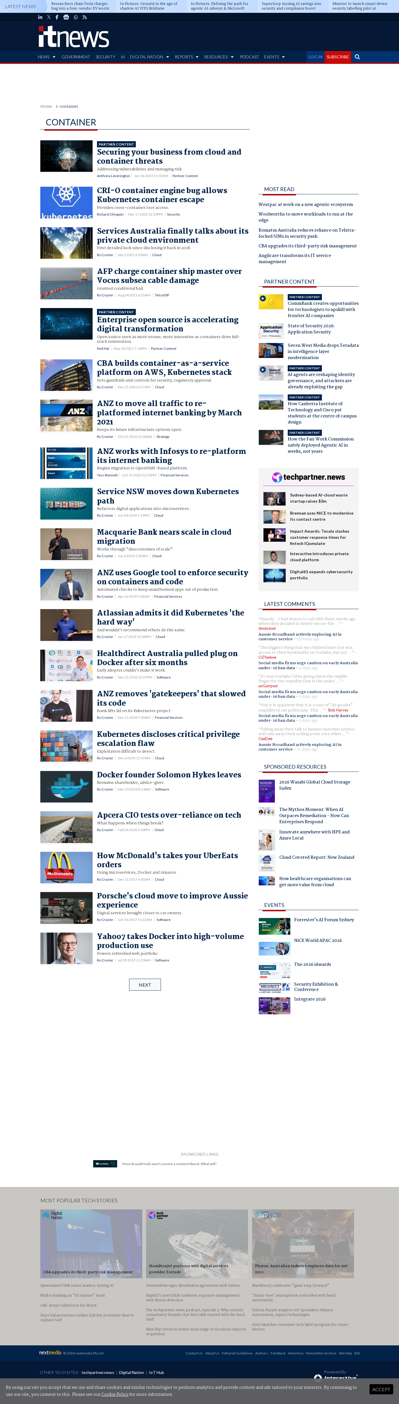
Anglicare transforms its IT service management (295, 259)
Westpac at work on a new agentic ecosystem (306, 205)
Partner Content (185, 176)
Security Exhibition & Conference (316, 987)
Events (274, 905)
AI (123, 56)
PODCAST (249, 56)
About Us (212, 1353)
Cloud (157, 255)
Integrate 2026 (310, 1000)
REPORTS (184, 56)
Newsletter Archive (321, 1353)
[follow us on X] (49, 17)
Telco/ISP (162, 295)
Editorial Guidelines (237, 1353)
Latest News (20, 6)
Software (164, 677)
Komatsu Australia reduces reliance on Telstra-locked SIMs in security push (307, 234)
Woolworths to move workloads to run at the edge (306, 217)
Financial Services (175, 475)
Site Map (345, 1353)
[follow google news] (66, 17)
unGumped (268, 685)
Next (145, 984)
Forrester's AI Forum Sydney (324, 921)
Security (173, 214)
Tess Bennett (107, 475)
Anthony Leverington (113, 176)
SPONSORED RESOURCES (295, 766)
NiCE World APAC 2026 (318, 941)
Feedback (278, 1353)
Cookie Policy (115, 1394)
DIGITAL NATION (146, 56)
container (69, 107)
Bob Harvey (338, 710)
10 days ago (307, 749)
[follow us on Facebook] (57, 17)
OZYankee (267, 657)
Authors (261, 1353)
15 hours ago (308, 639)
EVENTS (271, 56)
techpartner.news (97, 1372)
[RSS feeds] (84, 17)
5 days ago (308, 696)
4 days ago (308, 668)
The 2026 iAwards (312, 965)
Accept (381, 1389)
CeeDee (265, 738)
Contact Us (194, 1353)
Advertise (295, 1353)
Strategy (163, 436)
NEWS (43, 56)
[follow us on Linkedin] (40, 17)
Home (46, 107)
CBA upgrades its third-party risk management (308, 246)
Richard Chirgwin (110, 214)
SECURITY (105, 56)
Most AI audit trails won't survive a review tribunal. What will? (169, 1164)
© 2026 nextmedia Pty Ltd (83, 1353)
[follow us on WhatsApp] (76, 17)
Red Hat (103, 348)
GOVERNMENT (76, 56)
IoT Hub (156, 1372)
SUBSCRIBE (338, 56)
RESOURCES (216, 56)
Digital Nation (131, 1372)
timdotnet (267, 628)
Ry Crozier (105, 255)
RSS (357, 1353)
